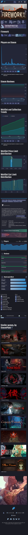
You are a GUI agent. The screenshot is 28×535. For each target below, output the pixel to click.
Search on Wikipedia (7, 307)
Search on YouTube (7, 309)
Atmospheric (4, 201)
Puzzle (9, 200)
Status (14, 515)
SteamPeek (5, 301)
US (11, 512)
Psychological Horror (21, 200)
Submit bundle (20, 299)
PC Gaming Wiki (6, 297)
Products (19, 297)
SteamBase (5, 306)
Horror (3, 200)
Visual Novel (16, 201)
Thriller (20, 201)
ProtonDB (5, 299)
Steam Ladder (6, 302)
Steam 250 (5, 304)
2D (11, 200)
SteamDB (5, 296)
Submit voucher (20, 301)
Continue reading (20, 216)
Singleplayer (10, 201)
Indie (6, 200)
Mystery (14, 200)
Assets (18, 296)
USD (20, 512)
